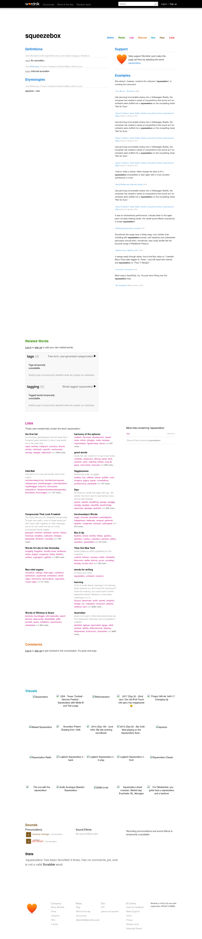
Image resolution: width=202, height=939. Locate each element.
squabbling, (94, 501)
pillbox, (113, 538)
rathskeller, (110, 557)
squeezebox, (80, 575)
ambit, (96, 600)
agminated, (96, 625)
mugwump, (44, 554)
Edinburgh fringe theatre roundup (128, 228)
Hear (162, 37)
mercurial (95, 464)
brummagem (42, 492)
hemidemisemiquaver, (54, 480)
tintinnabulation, (60, 483)
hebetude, (91, 520)
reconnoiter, (85, 464)
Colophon (55, 915)
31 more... (45, 581)
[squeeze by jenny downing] (161, 726)
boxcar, (86, 535)
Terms (129, 915)
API (103, 907)
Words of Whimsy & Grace (39, 612)
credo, (99, 440)
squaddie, (95, 504)
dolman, (95, 560)
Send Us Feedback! (135, 907)
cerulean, (78, 461)
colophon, (110, 600)
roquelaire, (91, 603)
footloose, (30, 535)
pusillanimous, (81, 483)
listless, (101, 461)
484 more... (45, 625)
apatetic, (78, 523)
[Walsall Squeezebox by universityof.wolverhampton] (40, 726)
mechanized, (57, 449)
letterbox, (78, 538)
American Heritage (41, 834)
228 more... (111, 508)
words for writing (83, 569)
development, (98, 437)
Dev (103, 903)
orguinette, (60, 578)
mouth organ (31, 581)
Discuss (142, 37)
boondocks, (30, 492)
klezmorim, (79, 560)
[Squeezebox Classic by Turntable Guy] (161, 756)
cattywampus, (31, 483)
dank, (110, 458)
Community (48, 4)
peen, (86, 461)
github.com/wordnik (110, 911)
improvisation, (80, 443)
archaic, (29, 449)
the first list (31, 434)
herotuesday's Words (86, 514)
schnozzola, (52, 486)
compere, (94, 557)
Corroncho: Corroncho (124, 269)
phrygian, (91, 440)
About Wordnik (57, 907)
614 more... (79, 526)
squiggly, (111, 501)
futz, (84, 477)
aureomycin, (91, 631)
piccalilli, (29, 621)
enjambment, (56, 621)
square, (77, 501)
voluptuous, (88, 458)
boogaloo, (39, 551)
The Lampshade (121, 285)
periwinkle (92, 483)
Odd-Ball (30, 470)
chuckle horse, (50, 551)
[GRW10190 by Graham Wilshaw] (101, 787)
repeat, (108, 437)
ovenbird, (39, 532)
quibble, (106, 477)
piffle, (58, 618)
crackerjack (30, 625)
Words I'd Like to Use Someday (42, 547)
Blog (78, 907)
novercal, (100, 520)
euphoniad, (42, 575)
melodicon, (59, 572)
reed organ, (49, 572)
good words (80, 452)
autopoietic (102, 631)
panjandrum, (31, 489)
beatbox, (78, 535)
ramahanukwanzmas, (35, 480)
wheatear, (48, 532)
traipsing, (93, 461)
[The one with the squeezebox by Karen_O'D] (40, 788)
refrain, (83, 440)
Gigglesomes (81, 470)
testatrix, (60, 554)
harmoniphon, (48, 578)
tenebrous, (62, 551)
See (153, 37)
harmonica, (37, 578)
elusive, (62, 446)
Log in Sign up (169, 3)
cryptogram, (38, 557)
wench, (98, 477)
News (79, 903)
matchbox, (96, 538)
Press (53, 911)
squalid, (85, 501)
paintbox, (105, 538)
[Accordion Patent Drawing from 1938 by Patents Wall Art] (70, 727)
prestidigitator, (105, 517)
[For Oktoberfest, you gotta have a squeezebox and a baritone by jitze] (161, 789)
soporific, (47, 449)
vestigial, (37, 452)
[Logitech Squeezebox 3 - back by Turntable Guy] (70, 758)
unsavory (99, 575)
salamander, (39, 618)
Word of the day (65, 4)
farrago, (78, 603)
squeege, (88, 508)
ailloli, (111, 625)
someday (49, 538)
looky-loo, (42, 486)
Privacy (129, 919)
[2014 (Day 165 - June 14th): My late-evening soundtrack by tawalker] (101, 729)
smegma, (78, 480)
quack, (36, 621)
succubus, (54, 446)
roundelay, (109, 560)
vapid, (28, 446)
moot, (112, 477)
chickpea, (58, 535)
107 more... (106, 483)
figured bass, (93, 443)
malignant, (44, 446)
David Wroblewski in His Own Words (129, 184)
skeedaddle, (50, 618)
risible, (102, 557)
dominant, (87, 437)
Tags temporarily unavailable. (37, 366)
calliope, (40, 572)
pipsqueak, (30, 538)
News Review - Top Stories (125, 91)
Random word (84, 4)
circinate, (84, 517)
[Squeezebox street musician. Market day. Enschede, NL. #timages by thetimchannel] (131, 789)
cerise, (28, 554)
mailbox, (87, 538)
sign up (38, 347)
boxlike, (93, 535)
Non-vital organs (34, 569)
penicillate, (94, 517)
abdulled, (78, 625)
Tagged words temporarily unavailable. (42, 396)
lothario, (86, 557)
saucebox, (79, 541)
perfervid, (109, 520)
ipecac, (93, 480)
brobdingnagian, (45, 483)
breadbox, (39, 535)
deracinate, (87, 600)
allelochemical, (97, 628)
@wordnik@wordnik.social (87, 919)
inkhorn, (63, 532)
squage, (104, 501)
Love (172, 37)
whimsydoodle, (53, 615)
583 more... (61, 557)
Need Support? (133, 911)
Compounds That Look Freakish (42, 514)
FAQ (53, 919)
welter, (88, 560)
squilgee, (86, 504)
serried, (102, 600)
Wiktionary (34, 66)
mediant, (78, 437)
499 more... (109, 464)
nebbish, (91, 477)
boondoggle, (40, 615)
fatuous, (78, 600)
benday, (78, 563)
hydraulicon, (31, 575)
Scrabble (49, 864)
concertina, (30, 572)
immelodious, (103, 480)
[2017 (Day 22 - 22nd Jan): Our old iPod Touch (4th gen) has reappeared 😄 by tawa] (131, 700)
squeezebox (134, 62)
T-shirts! (54, 924)
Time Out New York (84, 547)
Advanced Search (134, 928)
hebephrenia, (80, 520)
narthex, (29, 557)
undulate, (78, 458)
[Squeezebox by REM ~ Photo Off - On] (40, 696)
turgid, (77, 517)
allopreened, (80, 631)
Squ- (76, 489)
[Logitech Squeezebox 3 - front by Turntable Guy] (131, 758)
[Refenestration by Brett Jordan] (101, 696)
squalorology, (106, 504)
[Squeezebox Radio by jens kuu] (40, 756)
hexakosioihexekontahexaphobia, (51, 489)
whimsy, (98, 458)
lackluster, (49, 535)
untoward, (90, 575)
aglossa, (87, 625)
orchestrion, (52, 575)
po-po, (102, 560)
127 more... (57, 492)
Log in (28, 347)
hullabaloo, (45, 621)
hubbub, (78, 477)
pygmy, (86, 480)
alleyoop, (108, 628)
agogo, (105, 625)
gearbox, (108, 535)
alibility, (86, 628)
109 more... (102, 563)
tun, (84, 603)
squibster (97, 508)
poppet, (35, 554)
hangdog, (29, 551)
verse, (77, 440)
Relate (121, 37)
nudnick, (78, 557)
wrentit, (56, 532)
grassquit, (30, 532)
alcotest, (78, 628)
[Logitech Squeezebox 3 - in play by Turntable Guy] (101, 758)
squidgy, (78, 504)
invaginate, (88, 523)
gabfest (48, 557)
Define (110, 37)
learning (78, 582)
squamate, (79, 508)
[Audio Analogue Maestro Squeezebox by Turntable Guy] (70, 788)
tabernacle (46, 452)
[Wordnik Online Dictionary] (32, 3)
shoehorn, (40, 538)
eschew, (35, 446)
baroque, (106, 440)
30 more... (103, 541)
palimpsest (108, 523)
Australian (79, 612)
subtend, (78, 606)
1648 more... (61, 452)
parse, (105, 458)
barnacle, (29, 615)
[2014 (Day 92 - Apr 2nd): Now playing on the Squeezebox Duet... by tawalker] (131, 729)
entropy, (29, 452)
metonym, (98, 523)
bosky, (53, 554)
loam (85, 606)
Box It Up (79, 532)
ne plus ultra (87, 563)
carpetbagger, (31, 486)
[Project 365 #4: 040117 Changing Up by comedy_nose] (161, 697)
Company (56, 903)
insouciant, (101, 603)
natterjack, (38, 449)
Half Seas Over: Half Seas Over (127, 250)
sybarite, (110, 603)
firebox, (100, 535)
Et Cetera (131, 903)
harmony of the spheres (87, 434)
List (132, 37)
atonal (102, 443)
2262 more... (97, 606)
